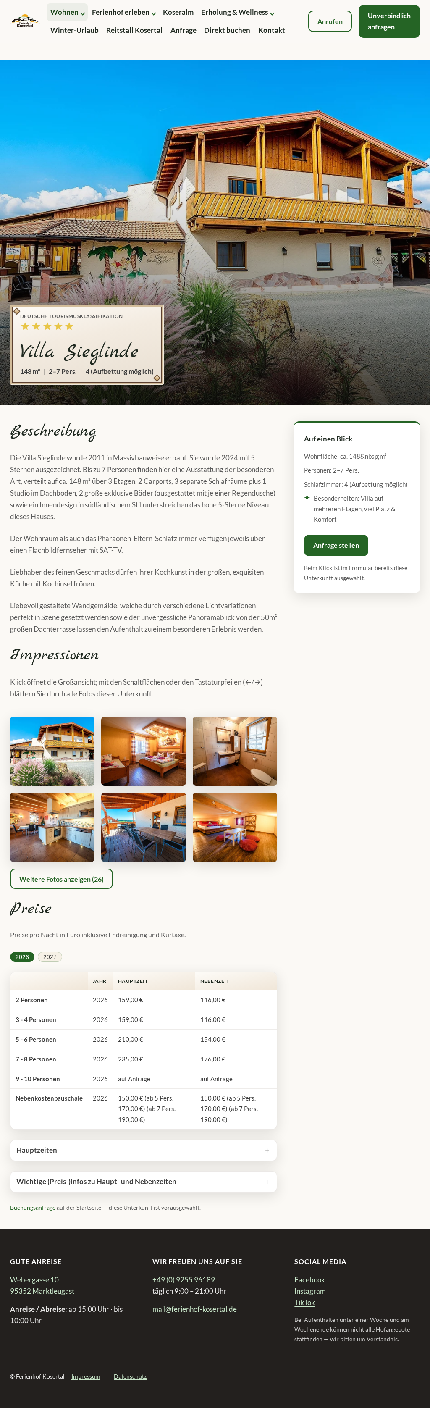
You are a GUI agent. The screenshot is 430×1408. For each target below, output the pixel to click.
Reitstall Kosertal (134, 30)
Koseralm (178, 12)
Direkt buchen (227, 30)
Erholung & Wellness (234, 12)
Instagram (310, 1291)
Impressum (85, 1376)
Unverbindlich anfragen (389, 20)
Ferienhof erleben (120, 12)
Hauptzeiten (36, 1149)
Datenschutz (130, 1376)
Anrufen (330, 21)
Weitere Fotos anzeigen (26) (61, 879)
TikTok (304, 1302)
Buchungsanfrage (32, 1207)
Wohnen (64, 12)
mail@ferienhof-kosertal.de (194, 1309)
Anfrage (183, 30)
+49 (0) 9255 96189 (183, 1279)
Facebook (309, 1279)
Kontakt (271, 30)
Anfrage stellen (336, 545)
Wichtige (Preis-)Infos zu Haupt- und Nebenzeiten (96, 1181)
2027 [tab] (50, 957)
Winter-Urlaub (74, 30)
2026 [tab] (22, 957)
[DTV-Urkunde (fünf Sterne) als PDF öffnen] (47, 328)
